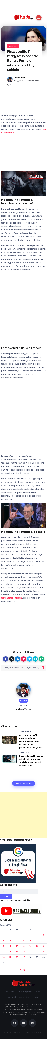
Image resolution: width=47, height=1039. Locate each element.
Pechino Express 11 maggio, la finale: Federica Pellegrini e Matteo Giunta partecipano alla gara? (30, 741)
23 (44, 951)
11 (10, 946)
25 (10, 957)
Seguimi (23, 701)
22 (37, 951)
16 (43, 946)
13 (24, 946)
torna (11, 598)
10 (3, 946)
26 (17, 957)
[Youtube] (23, 1023)
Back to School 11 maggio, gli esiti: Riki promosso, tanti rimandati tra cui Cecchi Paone (31, 761)
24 (3, 957)
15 (37, 946)
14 (30, 946)
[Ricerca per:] (19, 891)
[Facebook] (14, 1023)
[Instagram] (32, 1023)
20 (24, 951)
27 (24, 957)
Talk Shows (13, 46)
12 (17, 946)
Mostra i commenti (23, 783)
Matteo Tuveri (19, 78)
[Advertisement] (23, 815)
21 (30, 951)
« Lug (22, 969)
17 (3, 951)
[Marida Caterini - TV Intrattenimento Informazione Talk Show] (23, 17)
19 (17, 951)
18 (10, 951)
